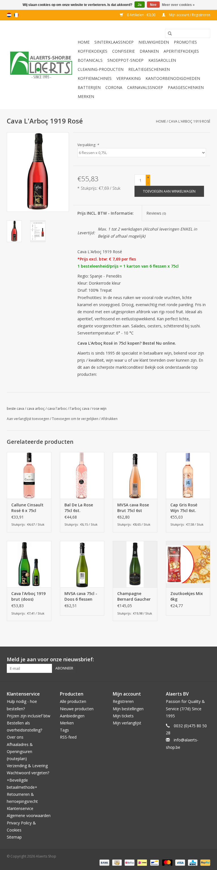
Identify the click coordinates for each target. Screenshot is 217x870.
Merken (86, 96)
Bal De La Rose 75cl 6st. (78, 507)
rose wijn (99, 408)
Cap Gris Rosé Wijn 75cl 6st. (183, 507)
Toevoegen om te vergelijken (75, 418)
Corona (113, 87)
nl (9, 15)
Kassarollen (162, 60)
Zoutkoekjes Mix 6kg (186, 596)
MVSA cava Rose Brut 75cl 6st (133, 507)
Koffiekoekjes (92, 51)
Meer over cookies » (178, 5)
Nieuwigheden (153, 42)
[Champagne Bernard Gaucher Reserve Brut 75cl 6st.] (135, 564)
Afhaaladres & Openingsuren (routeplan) (20, 751)
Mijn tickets (123, 715)
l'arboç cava (79, 408)
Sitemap (14, 837)
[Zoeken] (168, 34)
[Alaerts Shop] (41, 65)
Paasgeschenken (186, 87)
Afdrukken (109, 418)
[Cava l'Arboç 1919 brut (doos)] (29, 564)
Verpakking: (88, 144)
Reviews (156, 213)
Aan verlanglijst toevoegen (28, 418)
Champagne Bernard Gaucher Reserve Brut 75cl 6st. (134, 596)
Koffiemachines (95, 78)
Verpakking (128, 78)
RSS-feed (68, 737)
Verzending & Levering (27, 765)
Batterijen (89, 87)
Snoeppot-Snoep (125, 60)
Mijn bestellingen (128, 708)
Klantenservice (20, 808)
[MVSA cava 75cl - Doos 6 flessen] (82, 564)
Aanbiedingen (72, 715)
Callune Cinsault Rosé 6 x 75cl (27, 507)
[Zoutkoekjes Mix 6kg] (188, 564)
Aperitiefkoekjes (181, 51)
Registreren (123, 701)
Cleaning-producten (100, 69)
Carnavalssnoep (145, 87)
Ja (140, 5)
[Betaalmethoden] (103, 862)
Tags (64, 730)
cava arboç (36, 408)
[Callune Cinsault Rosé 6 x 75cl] (29, 475)
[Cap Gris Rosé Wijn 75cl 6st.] (188, 475)
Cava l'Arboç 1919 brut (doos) (28, 596)
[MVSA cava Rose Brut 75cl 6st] (135, 475)
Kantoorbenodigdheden (173, 78)
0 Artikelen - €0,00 (141, 14)
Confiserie (123, 51)
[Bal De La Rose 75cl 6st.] (82, 475)
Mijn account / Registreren (189, 14)
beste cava (15, 408)
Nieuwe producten (77, 708)
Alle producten (73, 701)
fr (16, 15)
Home (84, 42)
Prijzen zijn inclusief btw (28, 715)
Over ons (15, 737)
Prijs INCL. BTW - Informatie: (105, 213)
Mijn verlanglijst (127, 723)
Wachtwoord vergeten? (28, 772)
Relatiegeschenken (149, 69)
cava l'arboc (57, 408)
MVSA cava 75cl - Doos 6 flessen (80, 596)
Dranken (149, 51)
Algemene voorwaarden (29, 815)
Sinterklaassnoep (114, 42)
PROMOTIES (185, 42)
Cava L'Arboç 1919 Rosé (189, 121)
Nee (153, 5)
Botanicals (90, 60)
